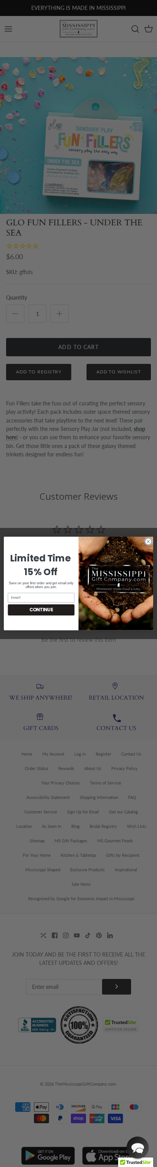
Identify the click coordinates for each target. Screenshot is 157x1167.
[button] (138, 1148)
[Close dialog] (148, 541)
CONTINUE (41, 610)
